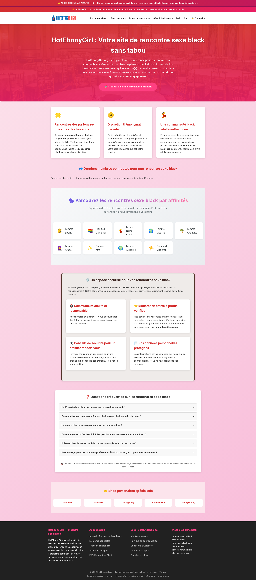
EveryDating (188, 502)
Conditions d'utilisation (142, 545)
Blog (186, 18)
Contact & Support (140, 550)
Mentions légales (139, 536)
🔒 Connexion (198, 18)
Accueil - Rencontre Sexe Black (105, 536)
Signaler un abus (139, 555)
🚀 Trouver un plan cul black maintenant (128, 86)
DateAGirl (98, 502)
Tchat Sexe (67, 502)
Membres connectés (99, 541)
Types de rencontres (139, 18)
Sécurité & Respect (163, 18)
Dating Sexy (128, 502)
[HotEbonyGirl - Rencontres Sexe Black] (64, 18)
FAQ (178, 18)
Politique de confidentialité (144, 541)
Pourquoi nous (118, 18)
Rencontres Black (99, 18)
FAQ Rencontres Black (100, 555)
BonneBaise (158, 502)
